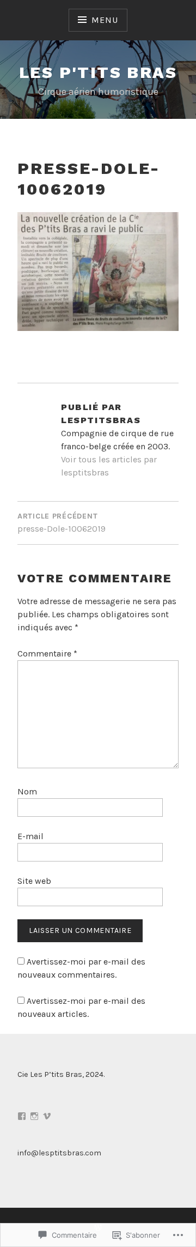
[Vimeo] (46, 1116)
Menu (104, 20)
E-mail (30, 836)
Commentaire (47, 653)
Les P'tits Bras (98, 72)
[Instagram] (34, 1116)
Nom (27, 791)
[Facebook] (21, 1116)
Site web (34, 881)
